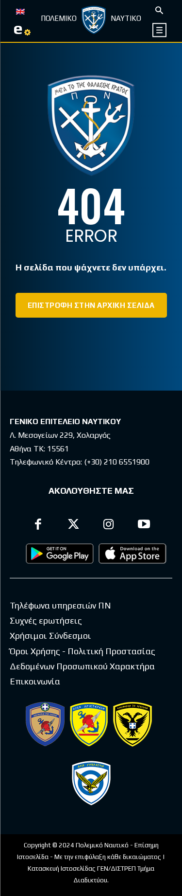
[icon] (160, 30)
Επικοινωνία (35, 681)
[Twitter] (73, 525)
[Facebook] (38, 525)
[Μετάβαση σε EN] (20, 11)
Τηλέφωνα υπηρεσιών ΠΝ (60, 605)
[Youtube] (144, 525)
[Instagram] (109, 525)
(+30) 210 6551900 (116, 461)
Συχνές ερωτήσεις (46, 620)
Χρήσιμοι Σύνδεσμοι (50, 635)
